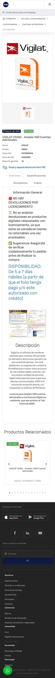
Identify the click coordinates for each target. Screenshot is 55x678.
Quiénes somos (11, 581)
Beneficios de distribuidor (16, 618)
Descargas (10, 659)
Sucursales (9, 599)
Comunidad (10, 626)
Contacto (9, 604)
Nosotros (9, 575)
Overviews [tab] (14, 175)
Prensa (8, 656)
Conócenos (10, 608)
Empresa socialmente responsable (20, 623)
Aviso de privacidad (13, 590)
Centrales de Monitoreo (32, 24)
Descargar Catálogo (13, 651)
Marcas (8, 613)
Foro (7, 632)
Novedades (10, 645)
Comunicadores (10, 24)
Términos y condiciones (15, 585)
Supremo (9, 665)
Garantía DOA (10, 595)
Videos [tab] (38, 183)
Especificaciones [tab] (36, 175)
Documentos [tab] (20, 183)
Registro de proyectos (14, 637)
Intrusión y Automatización (33, 19)
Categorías (11, 18)
